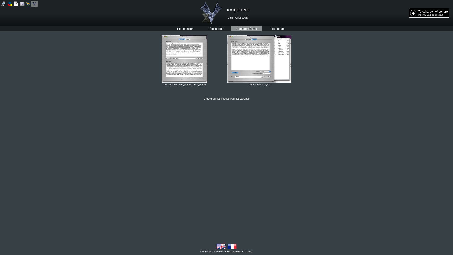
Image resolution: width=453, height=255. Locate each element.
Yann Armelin (234, 251)
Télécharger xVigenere (433, 13)
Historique (277, 28)
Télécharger (216, 28)
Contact (248, 251)
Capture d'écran (246, 28)
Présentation (185, 28)
